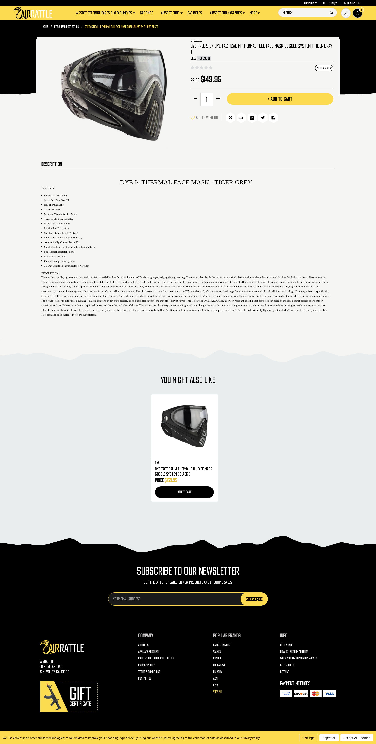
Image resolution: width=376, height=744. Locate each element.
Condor (217, 658)
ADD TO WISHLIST (207, 117)
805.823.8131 (354, 3)
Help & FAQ (329, 3)
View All (218, 691)
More (253, 13)
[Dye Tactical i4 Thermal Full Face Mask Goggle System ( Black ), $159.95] (184, 426)
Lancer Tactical (222, 644)
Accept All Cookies (356, 738)
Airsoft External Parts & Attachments (104, 13)
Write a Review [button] (324, 68)
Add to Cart (185, 492)
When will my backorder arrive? (298, 658)
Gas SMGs (146, 13)
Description (51, 164)
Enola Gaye (219, 664)
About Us (143, 644)
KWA (215, 685)
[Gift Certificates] (69, 696)
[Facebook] (273, 118)
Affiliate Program (148, 651)
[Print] (241, 118)
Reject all (329, 738)
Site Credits (287, 664)
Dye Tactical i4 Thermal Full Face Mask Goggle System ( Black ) (183, 471)
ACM (215, 678)
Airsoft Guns (170, 13)
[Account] (346, 13)
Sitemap (284, 671)
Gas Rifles (194, 13)
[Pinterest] (230, 118)
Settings (309, 738)
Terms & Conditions (149, 671)
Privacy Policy (146, 664)
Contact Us (144, 678)
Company (309, 3)
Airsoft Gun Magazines (226, 13)
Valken (217, 651)
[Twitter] (262, 118)
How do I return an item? (294, 651)
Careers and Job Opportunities (156, 658)
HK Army (217, 671)
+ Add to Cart (280, 99)
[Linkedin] (252, 118)
